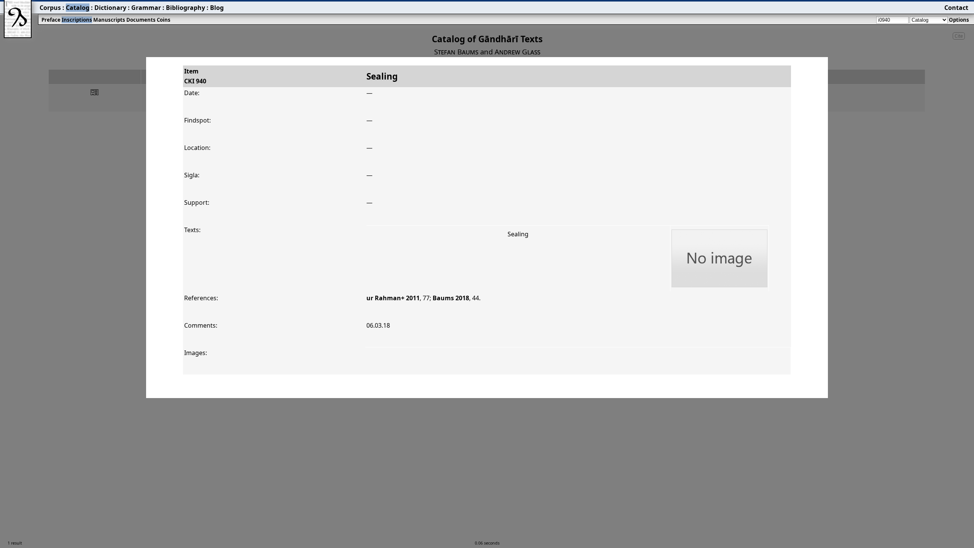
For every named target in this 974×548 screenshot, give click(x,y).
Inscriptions (77, 19)
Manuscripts (109, 19)
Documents (141, 19)
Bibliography (185, 7)
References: (201, 298)
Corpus (50, 7)
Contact (956, 7)
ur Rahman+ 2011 (393, 298)
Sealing (518, 234)
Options (959, 19)
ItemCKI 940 (195, 76)
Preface (50, 19)
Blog (217, 7)
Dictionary (110, 7)
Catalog (77, 7)
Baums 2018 (451, 298)
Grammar (146, 7)
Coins (163, 19)
